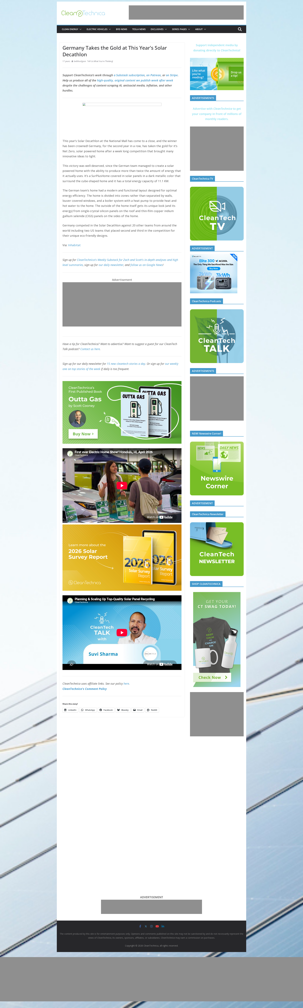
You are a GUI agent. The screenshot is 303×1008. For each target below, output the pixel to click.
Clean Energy (70, 29)
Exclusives (157, 29)
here (126, 683)
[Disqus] (122, 756)
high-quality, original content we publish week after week (135, 80)
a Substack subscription (129, 75)
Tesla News (139, 29)
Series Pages (179, 29)
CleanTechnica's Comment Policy (84, 689)
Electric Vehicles (97, 29)
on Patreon (153, 75)
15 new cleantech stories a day (126, 364)
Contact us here (90, 349)
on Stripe (172, 75)
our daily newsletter (111, 265)
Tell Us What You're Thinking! (100, 61)
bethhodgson (80, 61)
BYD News (121, 29)
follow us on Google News (146, 265)
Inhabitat (74, 245)
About (199, 29)
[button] (80, 29)
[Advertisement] (186, 12)
